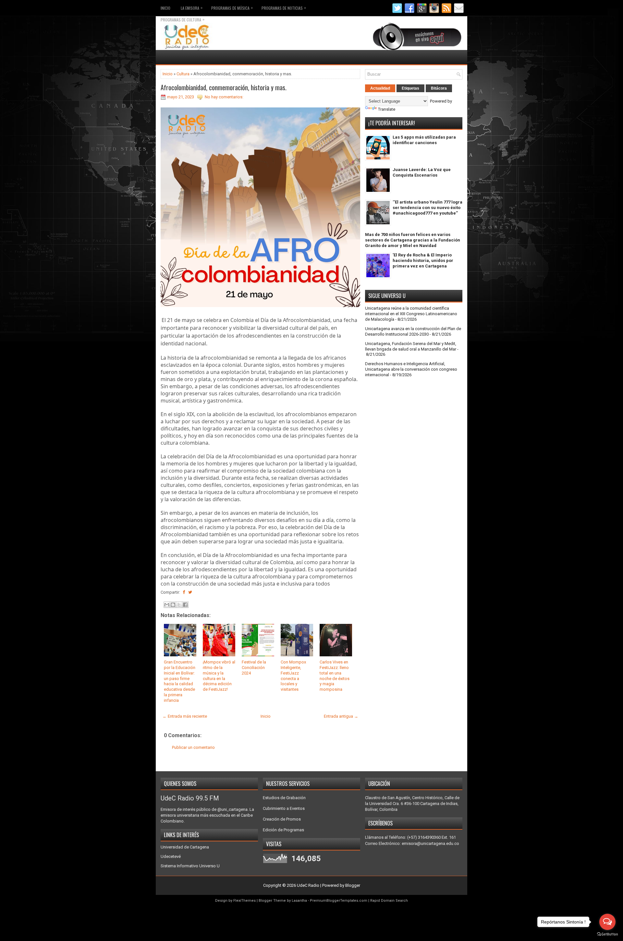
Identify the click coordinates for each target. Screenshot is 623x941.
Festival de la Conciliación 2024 (254, 667)
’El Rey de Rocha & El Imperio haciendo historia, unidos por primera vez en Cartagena (423, 260)
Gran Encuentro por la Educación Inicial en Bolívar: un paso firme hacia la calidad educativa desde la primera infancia (179, 681)
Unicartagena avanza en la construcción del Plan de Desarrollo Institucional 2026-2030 (413, 331)
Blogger (352, 885)
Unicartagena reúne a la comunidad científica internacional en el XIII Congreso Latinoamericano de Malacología (411, 314)
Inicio (165, 8)
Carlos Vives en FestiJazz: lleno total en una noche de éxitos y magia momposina (334, 676)
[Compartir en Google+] (195, 592)
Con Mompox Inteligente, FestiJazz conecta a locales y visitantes (293, 676)
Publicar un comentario (193, 747)
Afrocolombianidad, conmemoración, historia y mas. (224, 87)
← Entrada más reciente (185, 716)
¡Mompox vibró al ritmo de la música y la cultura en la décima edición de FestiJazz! (219, 676)
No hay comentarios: (224, 96)
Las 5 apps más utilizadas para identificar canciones (424, 140)
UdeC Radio (308, 885)
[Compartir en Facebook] (184, 592)
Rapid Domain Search (389, 900)
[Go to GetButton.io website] (607, 934)
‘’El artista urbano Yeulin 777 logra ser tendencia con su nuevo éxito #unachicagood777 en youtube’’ (427, 208)
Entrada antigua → (341, 716)
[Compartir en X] (179, 604)
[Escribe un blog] (173, 604)
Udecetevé (171, 856)
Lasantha (299, 900)
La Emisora (191, 8)
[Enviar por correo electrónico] (167, 604)
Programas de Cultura (182, 19)
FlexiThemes (244, 900)
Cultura (183, 73)
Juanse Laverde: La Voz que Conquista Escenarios (422, 172)
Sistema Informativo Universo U (190, 865)
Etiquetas (410, 88)
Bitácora (439, 88)
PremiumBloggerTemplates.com (338, 900)
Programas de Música (232, 8)
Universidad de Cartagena (185, 847)
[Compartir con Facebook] (185, 604)
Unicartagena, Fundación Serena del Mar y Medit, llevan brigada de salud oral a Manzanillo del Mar (410, 346)
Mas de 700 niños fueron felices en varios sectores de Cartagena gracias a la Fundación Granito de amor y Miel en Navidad (412, 240)
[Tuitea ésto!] (190, 592)
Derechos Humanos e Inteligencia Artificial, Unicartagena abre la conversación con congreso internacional (411, 369)
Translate (386, 109)
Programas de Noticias (284, 8)
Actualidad (380, 88)
